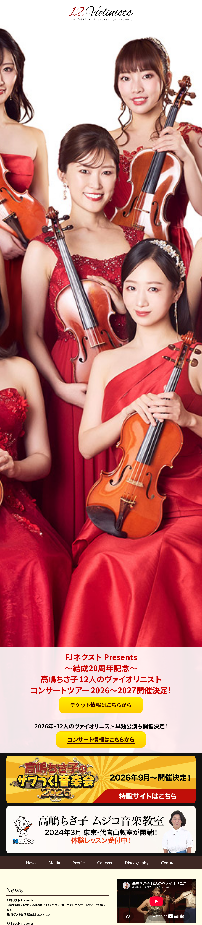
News (31, 862)
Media (54, 862)
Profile (79, 862)
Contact (168, 862)
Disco (137, 862)
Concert (104, 862)
